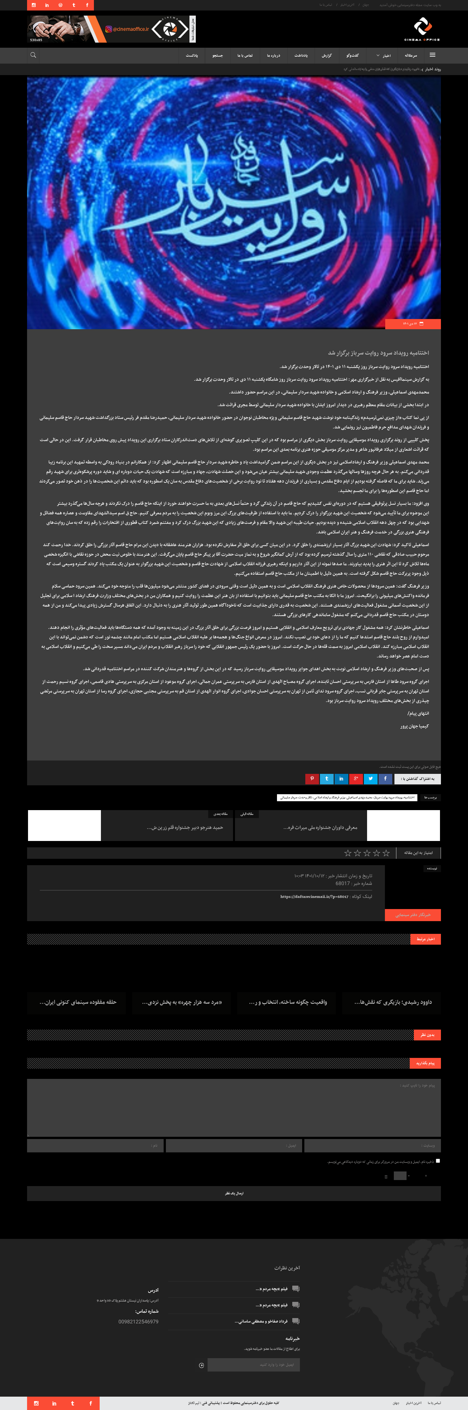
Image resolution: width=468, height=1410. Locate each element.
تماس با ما (326, 5)
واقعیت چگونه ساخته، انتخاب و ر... (288, 1002)
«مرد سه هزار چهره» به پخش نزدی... (182, 1002)
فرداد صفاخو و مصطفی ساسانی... (261, 1321)
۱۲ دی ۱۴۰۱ (410, 324)
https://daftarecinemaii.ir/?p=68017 (314, 896)
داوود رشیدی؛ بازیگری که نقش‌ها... (393, 1002)
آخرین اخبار (347, 5)
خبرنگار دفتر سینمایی (413, 915)
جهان (366, 5)
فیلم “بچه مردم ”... (271, 1289)
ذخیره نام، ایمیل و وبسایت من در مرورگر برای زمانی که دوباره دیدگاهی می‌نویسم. (380, 1162)
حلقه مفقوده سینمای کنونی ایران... (78, 1002)
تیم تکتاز (193, 1403)
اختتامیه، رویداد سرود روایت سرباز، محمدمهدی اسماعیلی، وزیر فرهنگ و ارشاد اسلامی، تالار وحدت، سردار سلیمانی (347, 797)
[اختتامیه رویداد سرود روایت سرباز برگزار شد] (413, 893)
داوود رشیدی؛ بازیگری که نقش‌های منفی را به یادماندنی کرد (379, 69)
